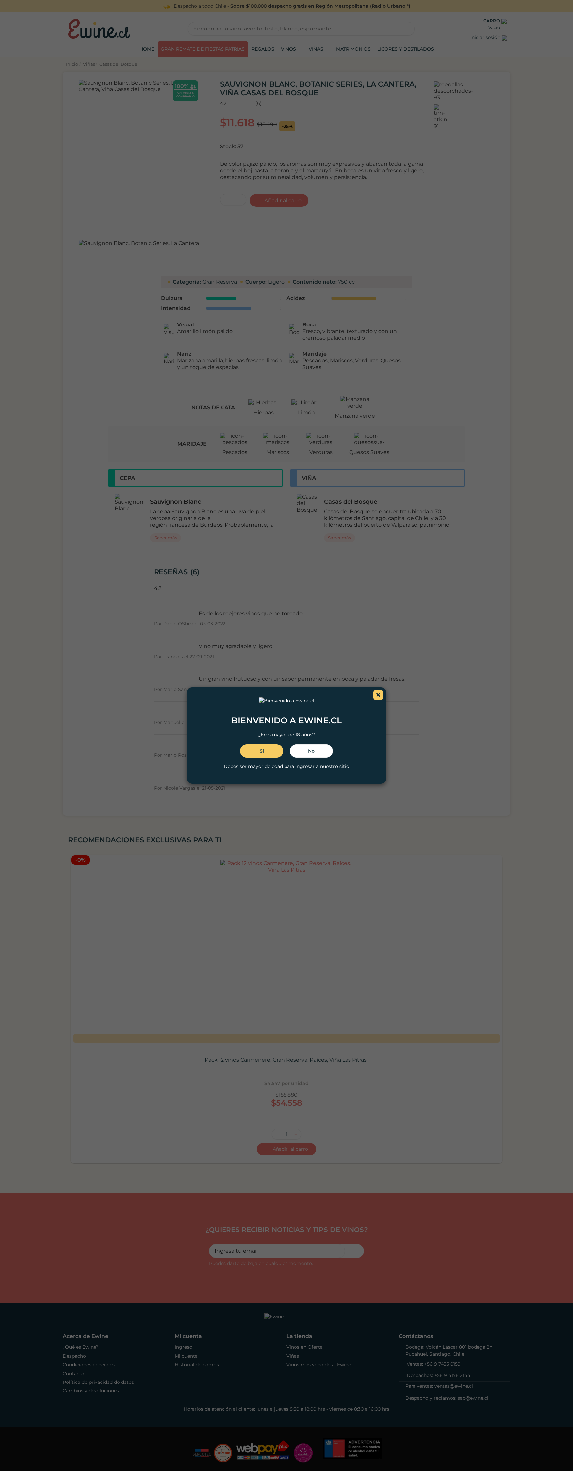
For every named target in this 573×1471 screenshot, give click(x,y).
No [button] (311, 751)
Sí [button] (262, 751)
